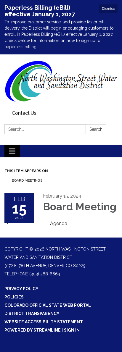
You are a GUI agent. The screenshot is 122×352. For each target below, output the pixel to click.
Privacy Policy (21, 288)
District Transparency (32, 313)
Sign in (72, 330)
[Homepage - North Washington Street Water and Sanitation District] (61, 81)
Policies (14, 297)
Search (95, 129)
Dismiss (108, 9)
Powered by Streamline (32, 330)
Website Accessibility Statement (43, 321)
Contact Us (24, 113)
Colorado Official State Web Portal (47, 305)
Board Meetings (27, 180)
